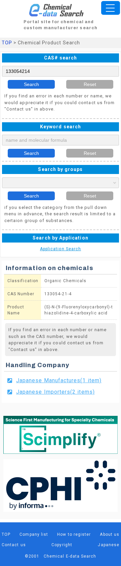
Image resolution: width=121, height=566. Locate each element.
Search (31, 84)
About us (109, 534)
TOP (7, 42)
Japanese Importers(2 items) (55, 392)
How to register (74, 534)
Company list (33, 534)
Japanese (108, 544)
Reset (90, 84)
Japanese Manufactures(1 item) (59, 380)
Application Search (60, 249)
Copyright (61, 544)
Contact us (14, 544)
